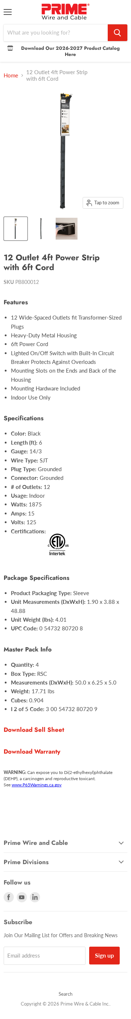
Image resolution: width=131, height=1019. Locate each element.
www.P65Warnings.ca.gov (36, 784)
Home (11, 75)
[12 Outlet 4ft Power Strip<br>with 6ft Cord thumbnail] (66, 228)
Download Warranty (32, 751)
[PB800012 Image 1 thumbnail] (15, 228)
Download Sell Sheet (34, 729)
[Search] (117, 32)
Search (65, 994)
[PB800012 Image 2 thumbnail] (41, 228)
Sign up (104, 955)
